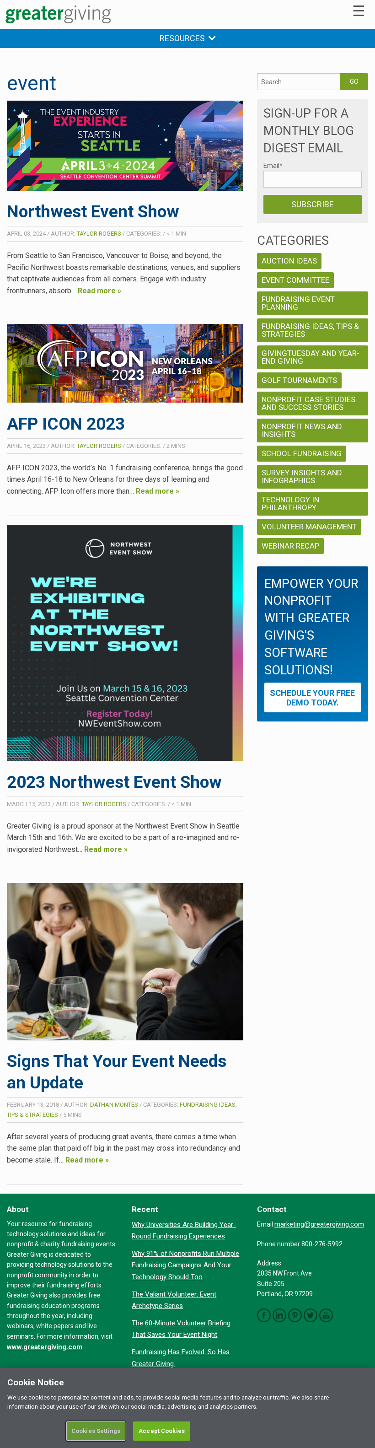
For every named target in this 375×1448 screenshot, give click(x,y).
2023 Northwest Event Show (114, 782)
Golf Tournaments (299, 380)
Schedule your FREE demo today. (312, 697)
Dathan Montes (114, 1104)
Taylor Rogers (99, 233)
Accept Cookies (162, 1430)
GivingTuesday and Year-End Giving (310, 357)
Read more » (99, 290)
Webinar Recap (290, 545)
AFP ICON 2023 (66, 424)
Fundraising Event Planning (298, 303)
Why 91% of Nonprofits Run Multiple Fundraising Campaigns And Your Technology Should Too (185, 1265)
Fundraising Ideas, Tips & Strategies (310, 330)
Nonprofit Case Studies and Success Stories (308, 403)
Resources (184, 38)
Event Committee (295, 280)
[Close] (360, 1383)
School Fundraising (302, 453)
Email (273, 165)
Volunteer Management (309, 526)
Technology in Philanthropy (290, 503)
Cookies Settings (95, 1430)
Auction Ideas (289, 260)
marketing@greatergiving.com (319, 1224)
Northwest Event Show (93, 211)
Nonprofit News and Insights (302, 430)
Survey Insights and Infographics (302, 476)
